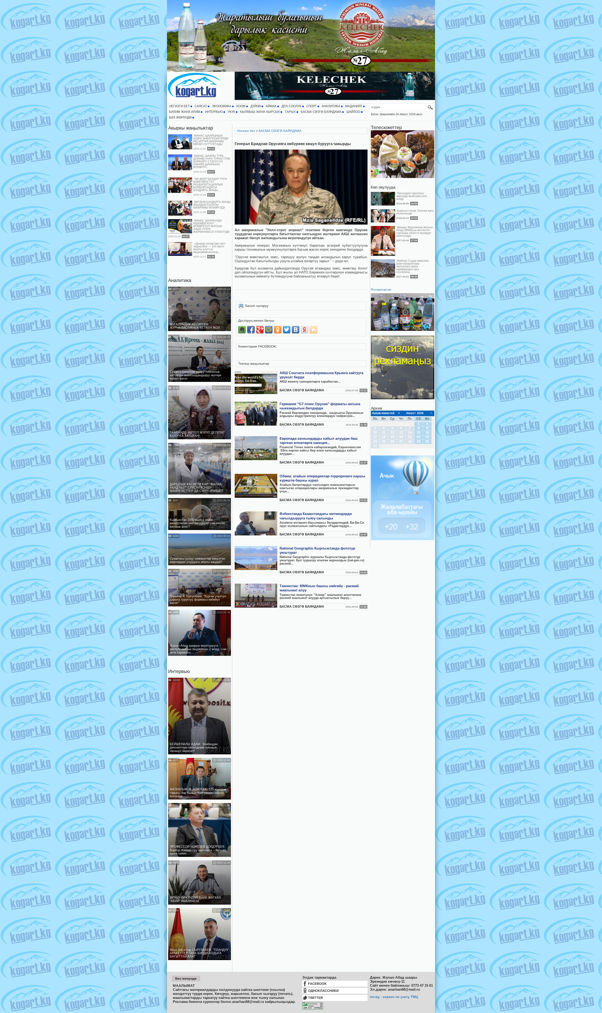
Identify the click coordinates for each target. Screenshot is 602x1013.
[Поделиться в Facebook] (251, 329)
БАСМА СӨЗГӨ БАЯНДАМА (321, 112)
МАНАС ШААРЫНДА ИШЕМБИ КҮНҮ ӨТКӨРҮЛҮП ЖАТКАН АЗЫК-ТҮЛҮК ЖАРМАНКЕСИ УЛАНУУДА (211, 226)
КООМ (241, 106)
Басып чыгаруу (256, 306)
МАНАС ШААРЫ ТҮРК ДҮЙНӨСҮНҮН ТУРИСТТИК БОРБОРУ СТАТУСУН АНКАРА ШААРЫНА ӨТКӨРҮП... (211, 161)
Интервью (179, 671)
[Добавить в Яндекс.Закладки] (304, 329)
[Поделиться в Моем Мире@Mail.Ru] (269, 329)
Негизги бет (179, 106)
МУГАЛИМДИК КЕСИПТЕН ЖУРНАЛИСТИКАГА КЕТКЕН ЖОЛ (195, 326)
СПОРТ (311, 106)
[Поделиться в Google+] (260, 329)
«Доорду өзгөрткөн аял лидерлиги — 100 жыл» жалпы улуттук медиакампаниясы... (209, 248)
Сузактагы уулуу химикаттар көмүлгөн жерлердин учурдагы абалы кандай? (197, 560)
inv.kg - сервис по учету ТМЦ (394, 997)
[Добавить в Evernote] (242, 329)
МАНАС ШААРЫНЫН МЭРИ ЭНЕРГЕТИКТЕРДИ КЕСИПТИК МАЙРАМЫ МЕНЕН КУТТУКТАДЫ (211, 140)
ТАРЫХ (290, 112)
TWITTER (315, 998)
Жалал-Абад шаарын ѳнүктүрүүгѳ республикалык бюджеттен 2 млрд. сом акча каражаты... (198, 649)
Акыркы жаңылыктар (190, 128)
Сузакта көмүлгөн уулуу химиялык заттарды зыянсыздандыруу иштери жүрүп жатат (195, 375)
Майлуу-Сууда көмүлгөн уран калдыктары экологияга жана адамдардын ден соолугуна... (412, 266)
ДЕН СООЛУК (291, 106)
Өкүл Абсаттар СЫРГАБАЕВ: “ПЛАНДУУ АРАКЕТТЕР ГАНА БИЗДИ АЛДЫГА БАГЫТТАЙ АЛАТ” (199, 953)
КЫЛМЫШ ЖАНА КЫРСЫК (260, 112)
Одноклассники (323, 991)
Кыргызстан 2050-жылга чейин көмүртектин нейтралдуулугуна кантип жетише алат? (197, 523)
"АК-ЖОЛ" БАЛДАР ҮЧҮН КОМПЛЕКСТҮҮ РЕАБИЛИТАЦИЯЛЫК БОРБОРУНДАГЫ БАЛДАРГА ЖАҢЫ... (210, 184)
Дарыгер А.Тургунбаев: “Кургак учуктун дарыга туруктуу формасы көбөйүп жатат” (198, 600)
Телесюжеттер (386, 127)
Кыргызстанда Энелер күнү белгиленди (415, 212)
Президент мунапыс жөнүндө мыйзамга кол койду (411, 196)
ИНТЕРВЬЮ (214, 112)
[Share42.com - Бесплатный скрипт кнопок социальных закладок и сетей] (313, 329)
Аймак (271, 106)
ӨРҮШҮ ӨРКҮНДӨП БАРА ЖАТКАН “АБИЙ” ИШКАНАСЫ (195, 899)
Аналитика (179, 280)
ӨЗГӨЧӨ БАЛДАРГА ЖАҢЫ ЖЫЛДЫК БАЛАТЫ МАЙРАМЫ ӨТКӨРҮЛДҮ (212, 204)
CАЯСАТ (201, 106)
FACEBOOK (317, 983)
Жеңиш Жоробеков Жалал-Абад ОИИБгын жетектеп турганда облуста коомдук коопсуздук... (414, 231)
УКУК (231, 112)
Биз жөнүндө (180, 117)
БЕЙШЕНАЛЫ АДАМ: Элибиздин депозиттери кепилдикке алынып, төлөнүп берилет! (194, 748)
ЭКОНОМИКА (221, 106)
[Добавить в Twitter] (286, 329)
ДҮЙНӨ (255, 106)
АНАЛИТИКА (331, 106)
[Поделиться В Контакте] (295, 329)
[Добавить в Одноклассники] (277, 329)
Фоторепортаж (381, 289)
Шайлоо (353, 112)
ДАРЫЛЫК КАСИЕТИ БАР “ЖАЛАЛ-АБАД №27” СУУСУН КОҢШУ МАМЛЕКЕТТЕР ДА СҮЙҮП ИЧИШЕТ (196, 488)
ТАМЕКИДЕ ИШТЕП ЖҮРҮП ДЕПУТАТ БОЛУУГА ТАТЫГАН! (197, 434)
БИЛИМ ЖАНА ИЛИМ (184, 112)
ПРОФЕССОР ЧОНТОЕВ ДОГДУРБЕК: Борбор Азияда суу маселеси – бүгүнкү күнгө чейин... (198, 850)
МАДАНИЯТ (353, 106)
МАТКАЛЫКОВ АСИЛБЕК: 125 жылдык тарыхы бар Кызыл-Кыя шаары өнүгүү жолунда (198, 793)
